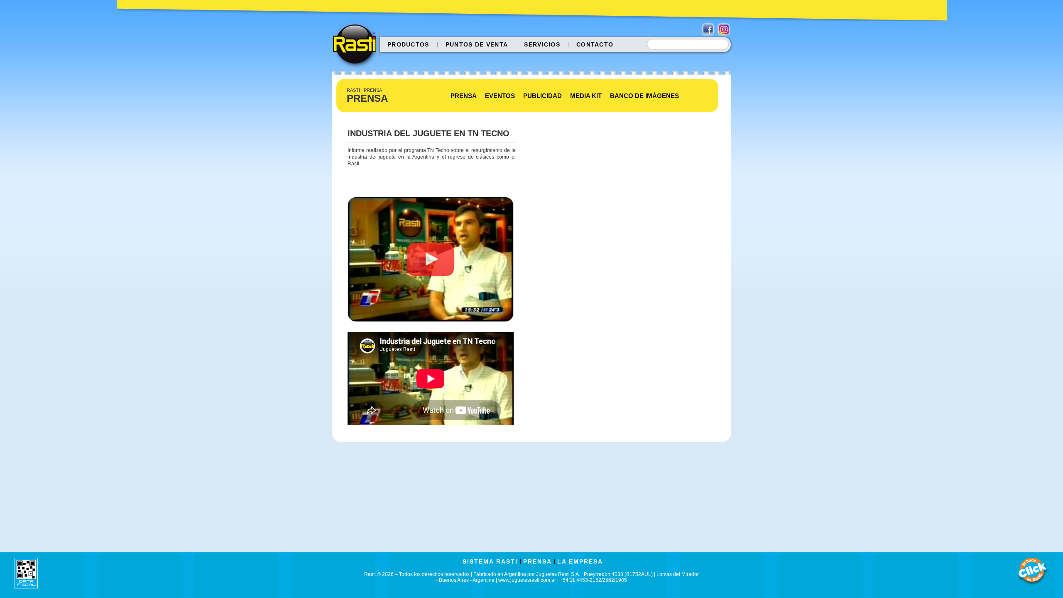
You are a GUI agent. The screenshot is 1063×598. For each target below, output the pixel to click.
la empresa (580, 561)
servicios (542, 44)
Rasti (357, 46)
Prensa (464, 95)
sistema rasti (490, 561)
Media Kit (586, 95)
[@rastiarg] (724, 29)
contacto (594, 44)
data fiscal (26, 572)
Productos (408, 44)
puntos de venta (477, 44)
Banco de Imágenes (644, 95)
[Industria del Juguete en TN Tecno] (431, 328)
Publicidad (542, 95)
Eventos (500, 95)
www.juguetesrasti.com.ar (527, 580)
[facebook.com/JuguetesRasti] (708, 29)
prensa (537, 561)
